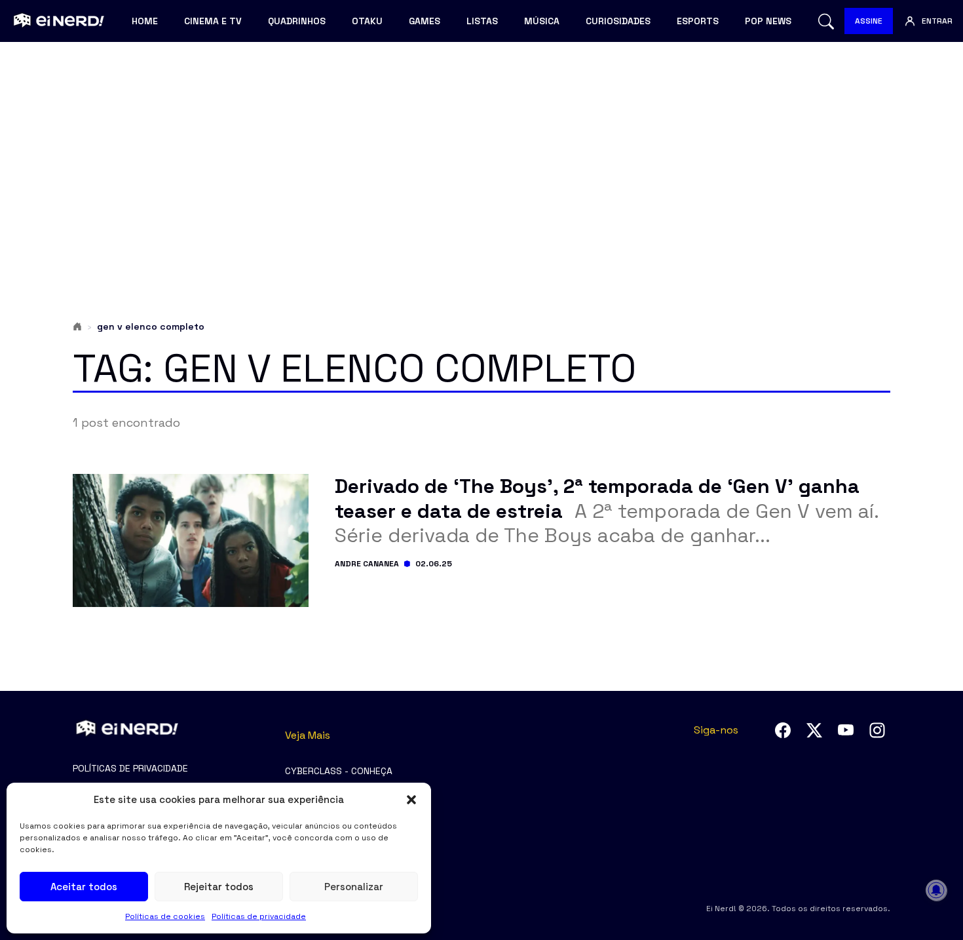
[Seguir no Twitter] (814, 730)
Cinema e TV (213, 21)
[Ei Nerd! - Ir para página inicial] (57, 20)
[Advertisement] (481, 154)
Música (541, 21)
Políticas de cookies (165, 916)
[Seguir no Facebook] (783, 730)
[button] (411, 799)
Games (424, 21)
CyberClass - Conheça (338, 771)
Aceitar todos (83, 886)
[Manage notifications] (936, 890)
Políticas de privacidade (259, 916)
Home (145, 21)
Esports (698, 21)
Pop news (768, 21)
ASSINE (868, 21)
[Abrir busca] (826, 21)
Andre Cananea (367, 563)
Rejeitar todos (219, 886)
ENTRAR (937, 21)
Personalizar (353, 886)
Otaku (367, 21)
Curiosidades (618, 21)
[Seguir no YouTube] (846, 730)
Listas (482, 21)
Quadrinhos (297, 21)
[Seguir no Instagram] (877, 730)
